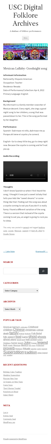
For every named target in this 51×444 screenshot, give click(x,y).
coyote (10, 231)
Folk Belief (36, 333)
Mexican (18, 231)
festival (21, 334)
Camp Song (8, 385)
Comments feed (9, 419)
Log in (5, 413)
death (6, 333)
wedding (9, 355)
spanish (25, 231)
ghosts (41, 336)
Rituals (26, 348)
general (26, 228)
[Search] (43, 271)
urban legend (42, 353)
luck (5, 345)
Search (8, 262)
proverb (9, 348)
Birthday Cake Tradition (12, 372)
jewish (20, 343)
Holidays (7, 343)
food (18, 336)
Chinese (19, 329)
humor (14, 343)
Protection (40, 345)
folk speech (9, 337)
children (8, 329)
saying (33, 349)
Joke (27, 342)
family (14, 333)
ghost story (9, 339)
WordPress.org (9, 422)
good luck (21, 339)
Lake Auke (9, 251)
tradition (30, 352)
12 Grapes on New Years (13, 382)
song (39, 349)
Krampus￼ (42, 251)
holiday (40, 340)
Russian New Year (10, 379)
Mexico (24, 345)
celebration (24, 327)
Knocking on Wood (10, 392)
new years (32, 345)
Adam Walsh (8, 395)
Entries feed (8, 416)
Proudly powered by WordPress (15, 439)
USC (4, 355)
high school (31, 339)
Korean (34, 343)
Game (25, 337)
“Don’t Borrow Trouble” (12, 388)
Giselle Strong (8, 234)
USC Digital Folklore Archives (25, 15)
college (39, 330)
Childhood (33, 327)
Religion (18, 349)
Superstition (13, 352)
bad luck (16, 327)
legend (42, 342)
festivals (28, 334)
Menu (25, 38)
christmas (30, 329)
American (7, 327)
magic (10, 345)
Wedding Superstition (11, 375)
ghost (32, 336)
